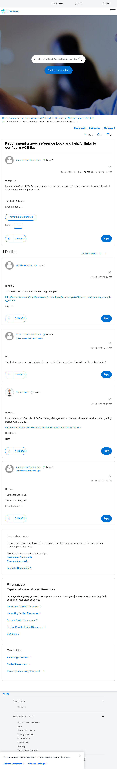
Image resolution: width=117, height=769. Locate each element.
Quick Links (19, 701)
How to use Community (19, 557)
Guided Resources (17, 664)
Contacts (21, 707)
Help (19, 727)
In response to (30, 338)
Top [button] (8, 694)
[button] (9, 238)
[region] (42, 760)
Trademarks (22, 743)
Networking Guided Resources (22, 613)
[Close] (80, 755)
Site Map (21, 747)
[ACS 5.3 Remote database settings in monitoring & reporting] (100, 253)
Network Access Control (81, 118)
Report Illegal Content (27, 751)
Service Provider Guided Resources (25, 627)
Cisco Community (11, 118)
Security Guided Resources (21, 620)
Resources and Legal (24, 717)
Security (59, 118)
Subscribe (94, 128)
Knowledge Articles (17, 657)
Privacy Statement (13, 763)
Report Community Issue (28, 723)
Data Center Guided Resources (23, 606)
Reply (106, 239)
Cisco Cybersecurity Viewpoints (24, 671)
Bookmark (79, 128)
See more (12, 634)
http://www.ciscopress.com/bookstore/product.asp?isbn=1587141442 (43, 428)
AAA (18, 226)
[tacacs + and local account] (105, 253)
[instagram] (83, 759)
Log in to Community (18, 568)
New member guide (17, 561)
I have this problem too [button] (21, 217)
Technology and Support (38, 118)
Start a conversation (58, 70)
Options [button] (108, 128)
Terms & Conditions (26, 731)
